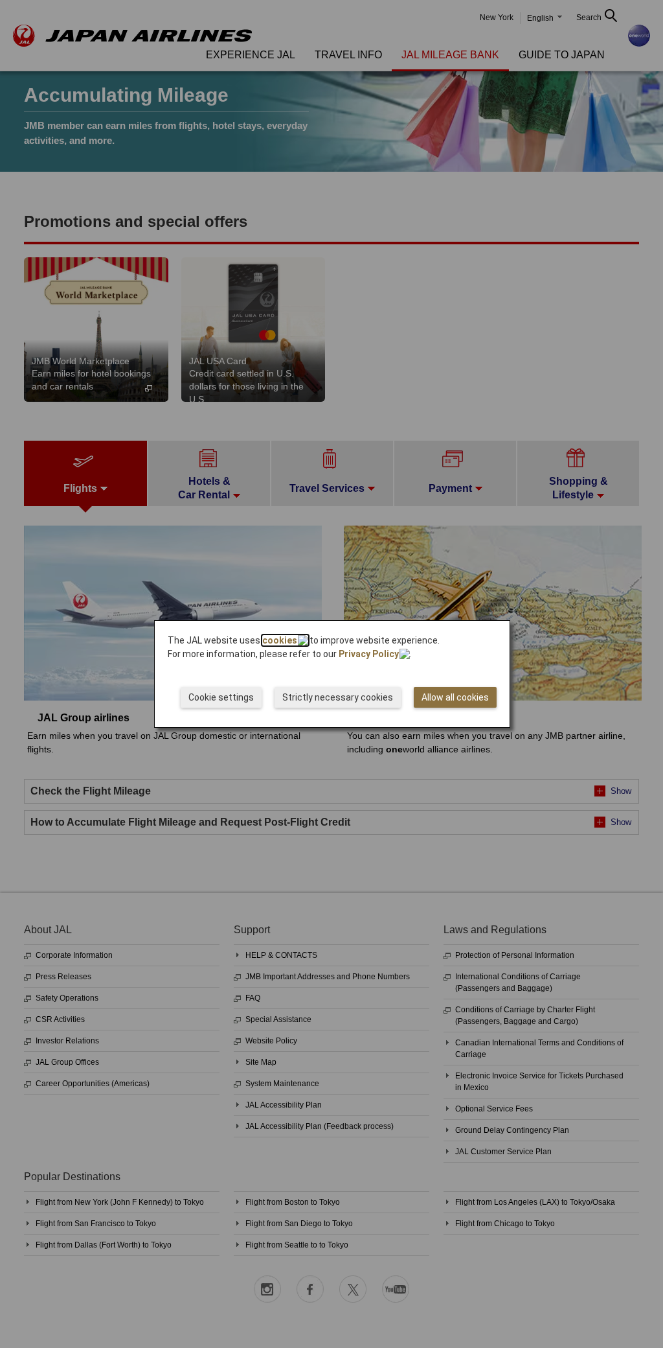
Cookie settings (221, 697)
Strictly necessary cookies (337, 697)
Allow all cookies (455, 697)
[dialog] (332, 674)
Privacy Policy (369, 654)
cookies (279, 640)
